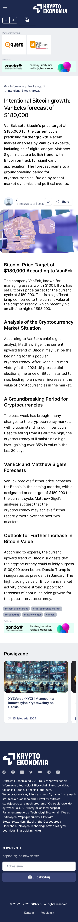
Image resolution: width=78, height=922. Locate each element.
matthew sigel (32, 614)
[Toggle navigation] (5, 8)
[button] (27, 20)
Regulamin (47, 912)
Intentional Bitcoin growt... (24, 90)
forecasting (12, 614)
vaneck (50, 614)
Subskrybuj (41, 877)
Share (65, 201)
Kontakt (29, 912)
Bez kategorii (36, 86)
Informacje (17, 86)
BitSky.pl (36, 904)
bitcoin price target (16, 608)
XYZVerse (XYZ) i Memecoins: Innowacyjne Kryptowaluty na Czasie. (31, 703)
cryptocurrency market (46, 608)
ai (17, 199)
